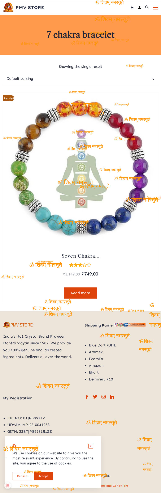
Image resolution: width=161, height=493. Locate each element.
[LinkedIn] (112, 397)
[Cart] (132, 7)
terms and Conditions (113, 486)
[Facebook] (87, 397)
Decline (22, 476)
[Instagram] (103, 397)
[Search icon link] (146, 7)
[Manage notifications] (7, 485)
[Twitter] (95, 397)
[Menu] (155, 7)
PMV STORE (30, 7)
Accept (43, 476)
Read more (80, 293)
